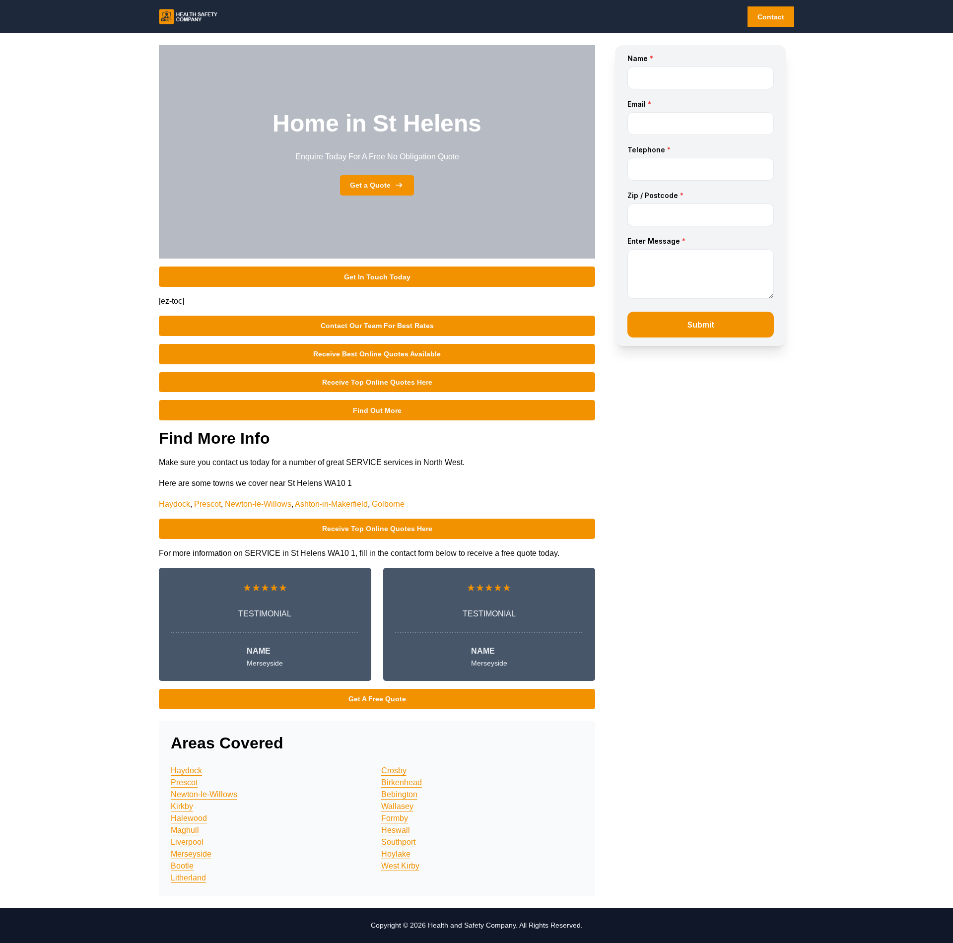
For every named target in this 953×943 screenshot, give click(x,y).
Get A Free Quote (377, 699)
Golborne (388, 504)
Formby (394, 818)
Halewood (189, 818)
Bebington (399, 794)
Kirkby (182, 806)
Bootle (182, 866)
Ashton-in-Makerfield (331, 504)
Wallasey (397, 806)
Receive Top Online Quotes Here (377, 382)
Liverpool (187, 842)
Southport (398, 842)
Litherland (188, 878)
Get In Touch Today (377, 277)
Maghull (185, 830)
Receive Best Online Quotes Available (377, 354)
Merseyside (191, 854)
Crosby (394, 770)
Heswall (395, 830)
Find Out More (377, 410)
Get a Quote (370, 185)
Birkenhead (401, 782)
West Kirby (400, 866)
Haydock (174, 504)
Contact (770, 17)
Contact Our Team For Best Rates (377, 326)
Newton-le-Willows (258, 504)
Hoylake (395, 854)
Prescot (207, 504)
